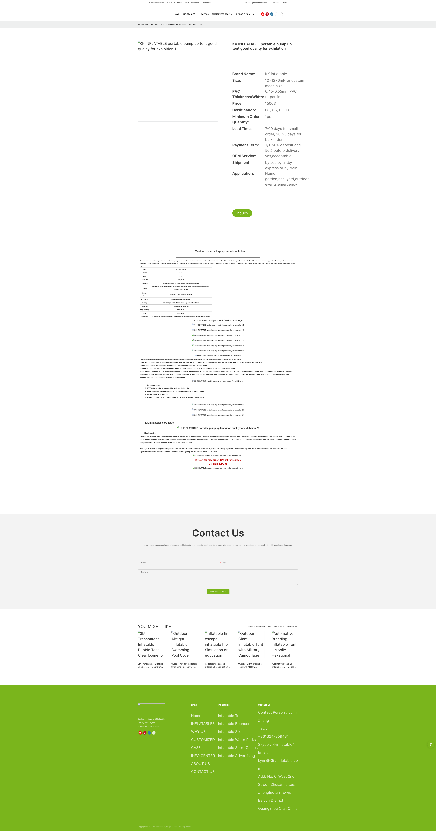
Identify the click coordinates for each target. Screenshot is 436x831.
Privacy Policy (185, 827)
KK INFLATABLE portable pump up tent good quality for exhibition (177, 24)
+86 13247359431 (279, 3)
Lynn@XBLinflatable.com (258, 3)
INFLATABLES (292, 626)
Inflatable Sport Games (256, 626)
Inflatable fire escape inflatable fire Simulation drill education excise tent (217, 665)
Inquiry (242, 213)
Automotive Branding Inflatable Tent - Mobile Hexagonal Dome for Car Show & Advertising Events (285, 665)
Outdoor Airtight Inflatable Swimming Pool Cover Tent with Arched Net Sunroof (184, 665)
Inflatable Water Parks (276, 626)
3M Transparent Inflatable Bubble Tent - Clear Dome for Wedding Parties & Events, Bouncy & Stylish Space (150, 665)
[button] (253, 14)
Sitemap (173, 827)
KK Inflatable (143, 24)
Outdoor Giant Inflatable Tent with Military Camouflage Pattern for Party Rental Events (250, 665)
